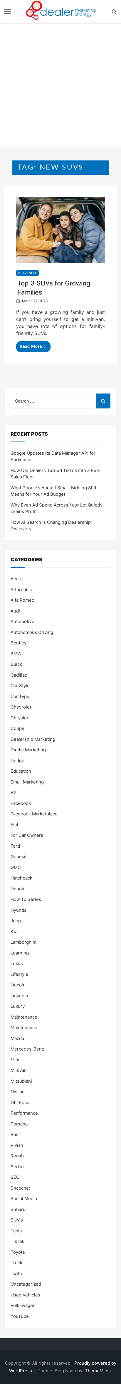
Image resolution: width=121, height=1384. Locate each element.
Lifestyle (19, 974)
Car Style (20, 685)
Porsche (19, 1124)
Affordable (21, 589)
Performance (24, 1113)
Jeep (16, 920)
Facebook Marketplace (34, 814)
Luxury (18, 1006)
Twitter (18, 1273)
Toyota (18, 1252)
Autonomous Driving (32, 632)
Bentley (18, 643)
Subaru (18, 1209)
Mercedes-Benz (27, 1049)
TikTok (17, 1241)
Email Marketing (27, 782)
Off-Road (20, 1102)
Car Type (20, 696)
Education (21, 771)
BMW (16, 653)
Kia (14, 931)
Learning (20, 953)
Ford (15, 846)
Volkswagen (23, 1305)
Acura (17, 578)
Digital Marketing (28, 749)
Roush (17, 1156)
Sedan (17, 1166)
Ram (15, 1134)
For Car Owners (27, 835)
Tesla (16, 1231)
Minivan (19, 1070)
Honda (17, 889)
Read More (31, 347)
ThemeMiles (98, 1370)
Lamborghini (23, 942)
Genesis (19, 856)
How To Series (26, 899)
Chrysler (19, 718)
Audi (15, 611)
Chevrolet (27, 273)
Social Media (24, 1198)
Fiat (14, 824)
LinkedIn (19, 995)
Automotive (22, 621)
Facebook (21, 803)
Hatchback (21, 878)
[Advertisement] (60, 87)
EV (13, 792)
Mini (15, 1060)
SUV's (17, 1220)
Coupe (17, 728)
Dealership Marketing (33, 739)
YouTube (20, 1316)
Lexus (17, 963)
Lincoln (18, 985)
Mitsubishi (21, 1081)
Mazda (17, 1038)
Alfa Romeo (22, 600)
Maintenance (24, 1017)
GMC (16, 867)
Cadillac (19, 675)
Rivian (17, 1145)
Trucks (18, 1262)
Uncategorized (26, 1284)
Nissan (18, 1091)
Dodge (17, 760)
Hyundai (19, 910)
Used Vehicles (25, 1295)
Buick (16, 664)
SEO (15, 1177)
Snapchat (20, 1188)
